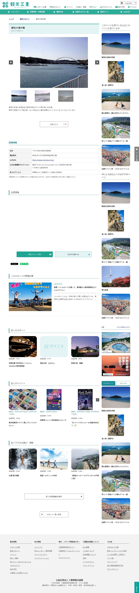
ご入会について (88, 551)
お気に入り (57, 124)
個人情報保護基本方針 (115, 565)
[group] (23, 352)
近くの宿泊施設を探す (54, 496)
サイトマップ (112, 562)
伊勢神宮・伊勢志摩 (37, 12)
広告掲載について (89, 554)
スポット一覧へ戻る (54, 514)
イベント (13, 554)
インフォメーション (41, 558)
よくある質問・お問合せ (116, 554)
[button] (97, 62)
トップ (11, 19)
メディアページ (88, 565)
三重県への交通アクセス (19, 573)
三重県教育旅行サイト (67, 547)
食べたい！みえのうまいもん (20, 562)
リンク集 (110, 558)
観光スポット (25, 19)
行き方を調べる (73, 254)
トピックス (15, 12)
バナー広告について (123, 327)
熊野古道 (59, 12)
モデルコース (15, 565)
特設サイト (104, 12)
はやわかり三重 (113, 547)
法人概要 (86, 547)
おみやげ (127, 12)
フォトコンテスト (40, 554)
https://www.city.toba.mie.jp (43, 160)
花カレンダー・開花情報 (43, 551)
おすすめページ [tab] (108, 383)
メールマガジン (88, 562)
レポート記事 (15, 547)
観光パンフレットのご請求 (117, 551)
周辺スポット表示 (34, 254)
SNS (84, 558)
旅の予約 (13, 569)
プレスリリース (64, 558)
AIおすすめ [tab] (123, 383)
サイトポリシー (113, 569)
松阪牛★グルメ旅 (82, 12)
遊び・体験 (14, 558)
